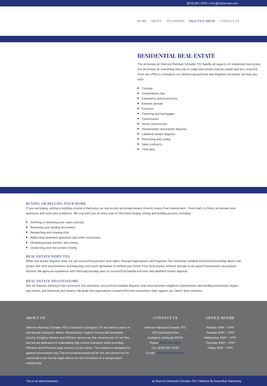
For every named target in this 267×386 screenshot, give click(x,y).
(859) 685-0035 (197, 3)
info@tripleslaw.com (224, 3)
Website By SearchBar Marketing (220, 381)
